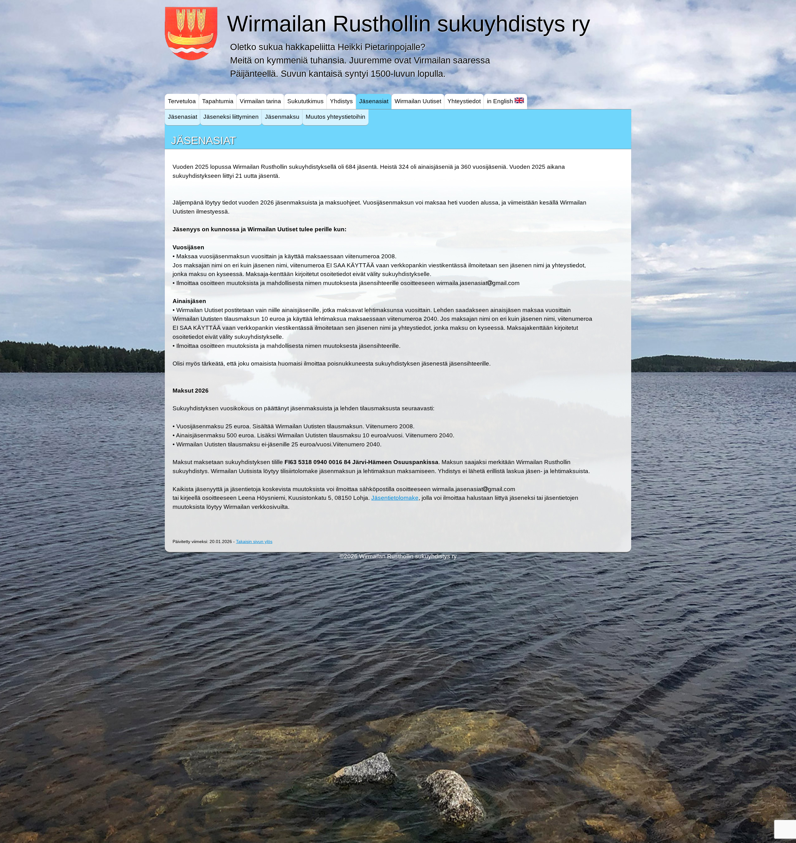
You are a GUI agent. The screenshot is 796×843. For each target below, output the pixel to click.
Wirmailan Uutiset (418, 101)
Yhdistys (341, 101)
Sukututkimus (305, 101)
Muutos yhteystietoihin (335, 116)
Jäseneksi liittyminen (231, 116)
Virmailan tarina (260, 101)
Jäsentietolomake (395, 498)
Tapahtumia (218, 101)
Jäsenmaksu (282, 116)
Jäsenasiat (373, 101)
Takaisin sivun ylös (254, 541)
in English (501, 101)
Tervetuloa (182, 101)
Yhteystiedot (464, 101)
